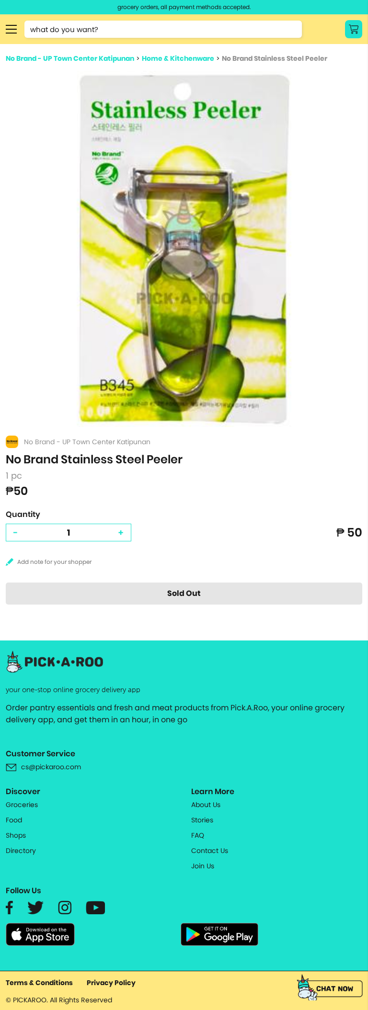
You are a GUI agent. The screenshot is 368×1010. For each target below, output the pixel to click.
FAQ (197, 835)
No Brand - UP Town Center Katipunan (70, 58)
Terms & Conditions (39, 983)
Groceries (22, 804)
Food (14, 820)
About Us (205, 804)
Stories (202, 820)
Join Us (202, 866)
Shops (16, 835)
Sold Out (184, 593)
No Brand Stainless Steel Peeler (274, 58)
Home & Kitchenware (178, 58)
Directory (21, 850)
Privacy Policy (111, 983)
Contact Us (209, 850)
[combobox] (163, 29)
